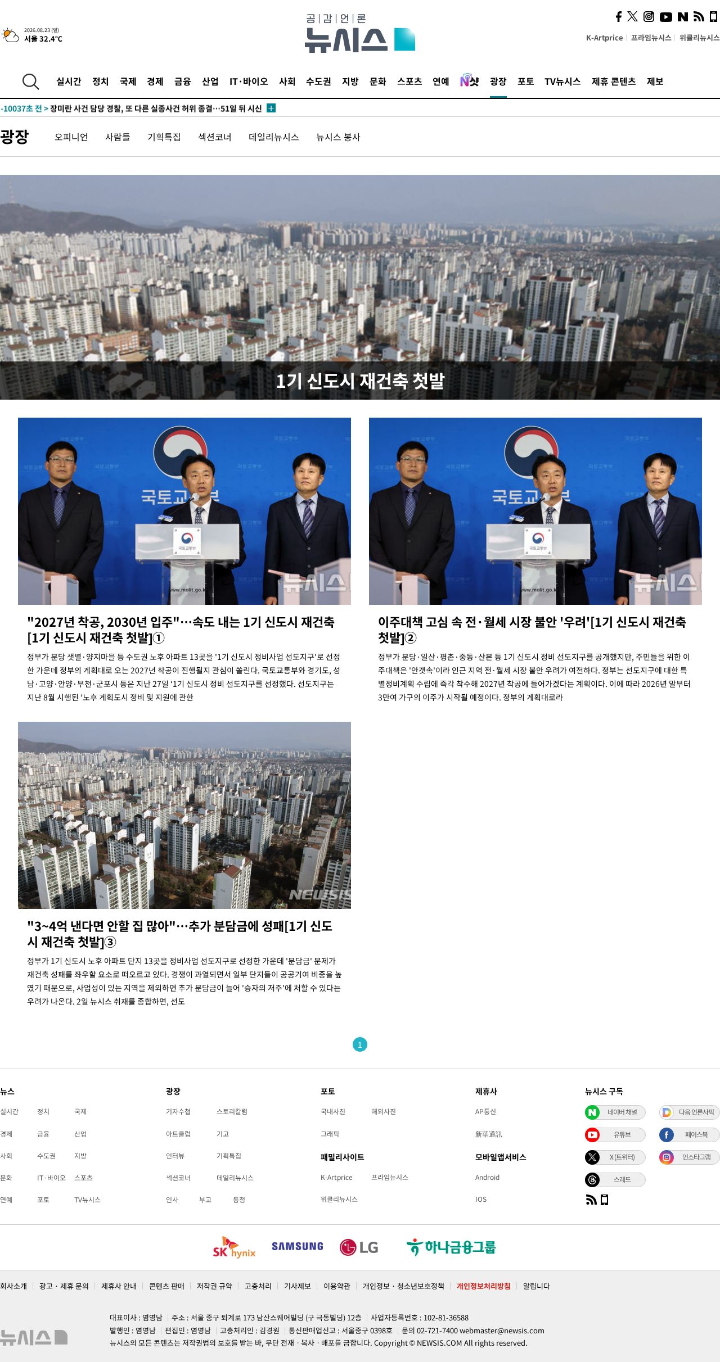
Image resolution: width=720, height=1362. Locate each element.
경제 (155, 81)
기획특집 (164, 136)
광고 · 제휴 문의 (64, 1285)
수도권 (318, 81)
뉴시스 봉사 (338, 136)
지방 (350, 81)
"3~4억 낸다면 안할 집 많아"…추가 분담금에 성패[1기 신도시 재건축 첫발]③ (179, 933)
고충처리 (258, 1285)
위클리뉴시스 (700, 37)
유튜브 (622, 1134)
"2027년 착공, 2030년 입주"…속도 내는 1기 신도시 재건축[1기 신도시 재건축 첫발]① (181, 629)
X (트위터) (622, 1157)
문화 (378, 81)
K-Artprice (604, 37)
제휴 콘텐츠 (614, 81)
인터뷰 (175, 1156)
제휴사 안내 (119, 1285)
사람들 (117, 136)
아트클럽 (178, 1134)
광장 (498, 81)
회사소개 (13, 1285)
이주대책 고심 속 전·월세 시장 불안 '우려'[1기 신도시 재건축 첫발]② (532, 629)
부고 (205, 1199)
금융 (182, 81)
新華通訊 (488, 1134)
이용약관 (336, 1285)
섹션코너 (215, 136)
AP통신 (485, 1111)
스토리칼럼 (232, 1111)
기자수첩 (178, 1111)
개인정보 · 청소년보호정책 (403, 1285)
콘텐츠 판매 (166, 1285)
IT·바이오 (249, 81)
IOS (481, 1199)
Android (487, 1177)
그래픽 (330, 1134)
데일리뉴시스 (274, 136)
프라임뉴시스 (651, 37)
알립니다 (536, 1285)
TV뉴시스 (562, 81)
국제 (128, 81)
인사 (172, 1199)
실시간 (69, 81)
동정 (239, 1199)
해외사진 (383, 1111)
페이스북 (696, 1134)
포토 (526, 81)
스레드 (622, 1179)
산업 (210, 81)
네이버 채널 (622, 1112)
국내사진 (333, 1111)
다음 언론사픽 (696, 1112)
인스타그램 (696, 1157)
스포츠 (409, 81)
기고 (223, 1134)
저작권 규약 (214, 1285)
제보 (655, 81)
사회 (287, 81)
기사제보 (297, 1285)
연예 (441, 81)
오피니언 (71, 136)
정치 (100, 81)
